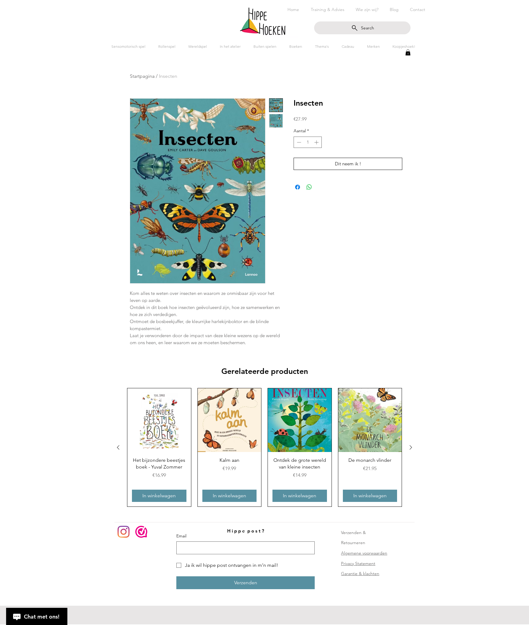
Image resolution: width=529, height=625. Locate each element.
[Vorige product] (118, 447)
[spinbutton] (307, 142)
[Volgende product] (411, 447)
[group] (264, 447)
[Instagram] (123, 532)
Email (181, 536)
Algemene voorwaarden (364, 553)
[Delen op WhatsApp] (309, 187)
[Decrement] (298, 142)
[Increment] (317, 142)
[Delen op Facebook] (297, 187)
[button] (408, 52)
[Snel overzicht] (159, 420)
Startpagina (142, 76)
